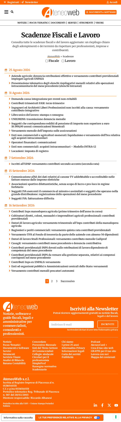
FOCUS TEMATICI (39, 22)
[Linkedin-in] (95, 405)
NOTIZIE (22, 22)
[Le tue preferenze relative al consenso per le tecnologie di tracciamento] (116, 417)
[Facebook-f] (102, 405)
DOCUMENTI (58, 22)
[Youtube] (116, 405)
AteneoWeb (53, 56)
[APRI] (6, 11)
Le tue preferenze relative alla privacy (65, 417)
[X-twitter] (109, 405)
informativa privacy (108, 330)
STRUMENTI (86, 22)
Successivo (68, 281)
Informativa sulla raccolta (18, 417)
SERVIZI (72, 22)
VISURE (99, 22)
